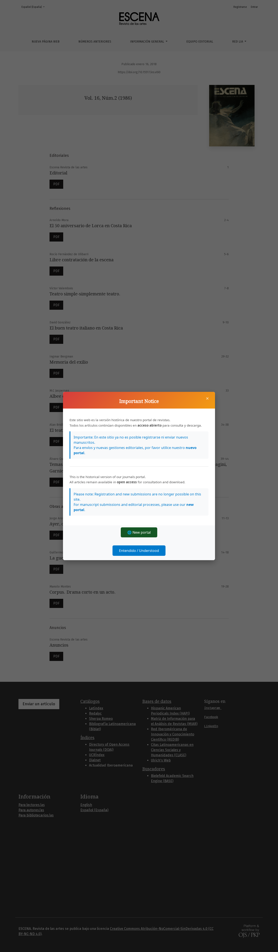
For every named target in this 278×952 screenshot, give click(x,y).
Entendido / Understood (139, 550)
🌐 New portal (139, 532)
